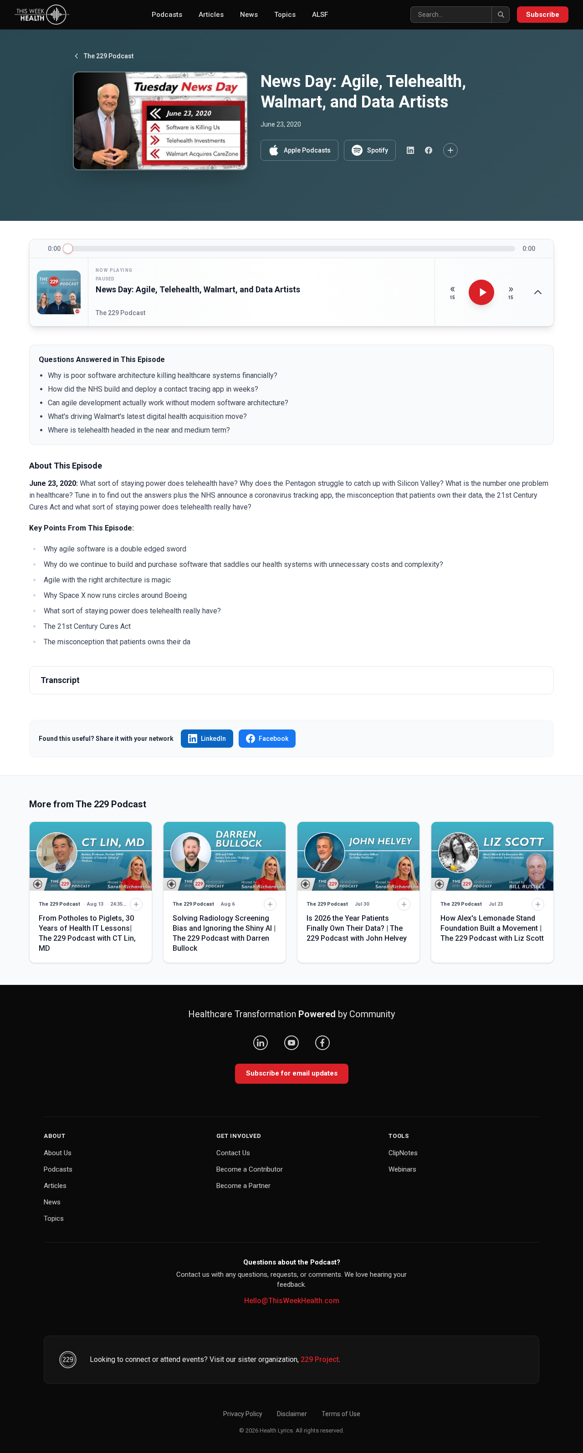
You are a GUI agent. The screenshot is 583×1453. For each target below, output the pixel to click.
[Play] (481, 292)
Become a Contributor (249, 1169)
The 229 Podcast (108, 56)
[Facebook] (322, 1043)
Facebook (273, 738)
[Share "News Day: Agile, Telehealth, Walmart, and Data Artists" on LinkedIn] (410, 150)
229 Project (320, 1359)
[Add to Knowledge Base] (450, 150)
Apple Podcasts (307, 150)
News (249, 14)
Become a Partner (243, 1186)
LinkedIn (213, 738)
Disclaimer (292, 1413)
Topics (285, 14)
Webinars (402, 1169)
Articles (211, 14)
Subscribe (542, 14)
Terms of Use (341, 1413)
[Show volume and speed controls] (538, 292)
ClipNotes (403, 1153)
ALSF (320, 14)
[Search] (500, 14)
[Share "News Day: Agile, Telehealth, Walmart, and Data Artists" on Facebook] (428, 150)
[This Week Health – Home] (42, 14)
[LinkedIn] (261, 1043)
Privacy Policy (242, 1413)
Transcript (60, 680)
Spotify (377, 150)
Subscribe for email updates (292, 1073)
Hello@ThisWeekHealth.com (291, 1300)
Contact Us (233, 1153)
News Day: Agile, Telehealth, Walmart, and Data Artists (198, 289)
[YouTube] (291, 1043)
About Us (58, 1153)
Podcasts (167, 14)
